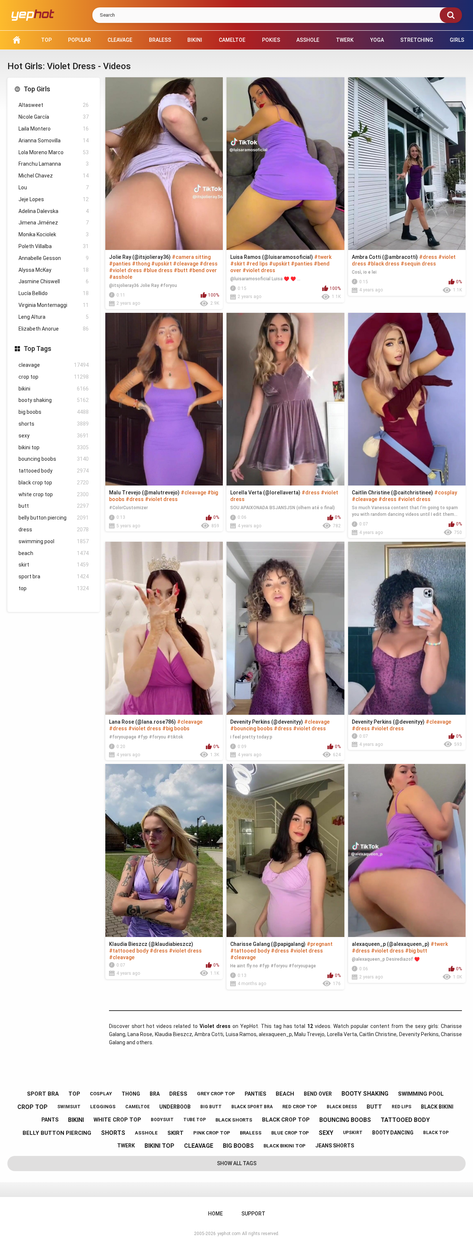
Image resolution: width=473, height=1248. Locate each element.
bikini (53, 389)
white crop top (53, 494)
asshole (146, 1133)
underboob (175, 1107)
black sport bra (252, 1106)
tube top (194, 1119)
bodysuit (162, 1119)
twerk (126, 1146)
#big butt (416, 951)
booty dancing (393, 1133)
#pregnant (320, 944)
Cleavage (120, 40)
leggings (103, 1106)
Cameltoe (232, 40)
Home (16, 40)
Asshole (307, 40)
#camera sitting (191, 257)
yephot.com (229, 1233)
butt (53, 506)
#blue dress (158, 270)
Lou (53, 187)
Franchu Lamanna (53, 164)
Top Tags (37, 348)
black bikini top (284, 1146)
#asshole (120, 277)
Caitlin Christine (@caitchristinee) (392, 493)
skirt (53, 565)
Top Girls (37, 89)
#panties (120, 264)
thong (131, 1094)
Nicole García (53, 117)
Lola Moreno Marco (53, 152)
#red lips (257, 264)
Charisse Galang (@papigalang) (268, 944)
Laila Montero (53, 129)
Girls (457, 40)
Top (46, 40)
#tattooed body (129, 951)
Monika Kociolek (53, 234)
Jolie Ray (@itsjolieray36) (140, 257)
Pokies (271, 40)
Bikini (194, 40)
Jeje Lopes (53, 199)
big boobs (53, 412)
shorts (53, 424)
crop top (53, 377)
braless (251, 1133)
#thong (141, 264)
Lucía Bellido (53, 293)
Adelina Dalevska (53, 211)
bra (155, 1094)
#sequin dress (418, 264)
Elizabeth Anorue (53, 329)
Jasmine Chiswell (53, 281)
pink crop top (211, 1133)
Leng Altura (53, 317)
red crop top (299, 1106)
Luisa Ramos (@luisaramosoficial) (271, 257)
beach (53, 553)
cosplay (101, 1093)
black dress (342, 1106)
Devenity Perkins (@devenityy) (266, 722)
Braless (160, 40)
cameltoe (137, 1106)
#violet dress (125, 270)
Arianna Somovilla (53, 140)
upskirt (353, 1132)
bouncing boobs (53, 459)
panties (255, 1094)
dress (53, 529)
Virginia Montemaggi (53, 305)
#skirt (237, 264)
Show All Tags (236, 1163)
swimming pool (53, 541)
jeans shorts (334, 1146)
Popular (79, 40)
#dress (209, 264)
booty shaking (53, 400)
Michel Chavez (53, 176)
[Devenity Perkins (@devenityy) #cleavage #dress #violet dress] (407, 628)
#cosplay (445, 493)
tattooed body (53, 471)
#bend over (203, 270)
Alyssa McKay (53, 270)
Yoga (377, 40)
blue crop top (290, 1133)
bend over (318, 1094)
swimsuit (69, 1106)
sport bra (53, 576)
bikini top (53, 447)
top (53, 588)
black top (436, 1132)
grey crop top (216, 1093)
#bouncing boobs (251, 728)
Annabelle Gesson (53, 258)
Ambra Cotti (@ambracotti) (385, 257)
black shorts (233, 1120)
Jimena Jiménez (53, 223)
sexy (53, 436)
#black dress (383, 264)
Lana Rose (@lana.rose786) (142, 722)
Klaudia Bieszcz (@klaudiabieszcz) (151, 944)
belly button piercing (53, 518)
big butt (211, 1106)
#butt (181, 270)
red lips (401, 1106)
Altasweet (53, 105)
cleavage (53, 365)
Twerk (345, 40)
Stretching (416, 40)
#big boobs (176, 728)
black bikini (437, 1107)
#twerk (322, 257)
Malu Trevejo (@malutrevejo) (144, 493)
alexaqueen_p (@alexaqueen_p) (390, 944)
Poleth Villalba (53, 246)
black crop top (53, 483)
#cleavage (185, 264)
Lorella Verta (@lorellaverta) (265, 493)
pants (49, 1120)
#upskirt (161, 264)
